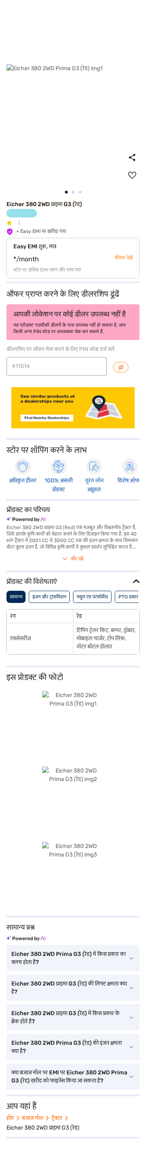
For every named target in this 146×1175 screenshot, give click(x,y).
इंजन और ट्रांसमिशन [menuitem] (49, 597)
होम (10, 1118)
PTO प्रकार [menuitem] (128, 597)
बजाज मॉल (32, 1118)
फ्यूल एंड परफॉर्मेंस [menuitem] (92, 597)
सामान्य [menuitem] (16, 597)
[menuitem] (132, 175)
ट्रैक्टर (57, 1118)
